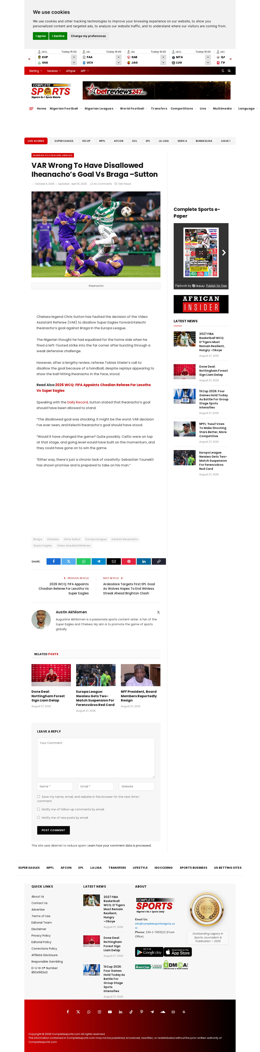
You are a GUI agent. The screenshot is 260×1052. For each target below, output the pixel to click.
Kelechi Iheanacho (125, 539)
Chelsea (53, 539)
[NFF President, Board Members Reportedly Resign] (140, 675)
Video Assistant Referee (74, 545)
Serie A (182, 141)
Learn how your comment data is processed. (119, 846)
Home (42, 108)
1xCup (86, 141)
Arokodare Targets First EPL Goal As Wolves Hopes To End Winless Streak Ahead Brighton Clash (129, 588)
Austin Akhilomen (71, 612)
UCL (134, 141)
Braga (38, 539)
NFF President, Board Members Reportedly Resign (139, 696)
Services (52, 71)
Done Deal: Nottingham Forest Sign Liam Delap (48, 696)
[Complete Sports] (51, 91)
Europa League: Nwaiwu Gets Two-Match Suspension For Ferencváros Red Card (95, 698)
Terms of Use (40, 916)
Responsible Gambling (47, 962)
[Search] (229, 71)
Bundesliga (204, 141)
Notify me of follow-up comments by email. (73, 809)
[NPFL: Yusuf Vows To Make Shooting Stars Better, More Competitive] (185, 429)
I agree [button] (41, 36)
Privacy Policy (41, 936)
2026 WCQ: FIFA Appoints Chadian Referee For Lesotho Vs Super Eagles (64, 588)
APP (83, 71)
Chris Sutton (72, 539)
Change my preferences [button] (88, 36)
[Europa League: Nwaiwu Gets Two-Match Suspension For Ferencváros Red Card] (96, 675)
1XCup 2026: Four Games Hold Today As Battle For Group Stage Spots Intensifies (214, 399)
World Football (132, 108)
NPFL (102, 141)
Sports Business (193, 868)
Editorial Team (41, 923)
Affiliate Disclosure (44, 955)
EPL (148, 141)
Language (246, 108)
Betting (34, 71)
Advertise (38, 910)
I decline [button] (58, 36)
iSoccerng (164, 868)
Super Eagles (63, 141)
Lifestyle (140, 868)
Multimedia (222, 108)
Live (203, 108)
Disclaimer (38, 929)
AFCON (118, 141)
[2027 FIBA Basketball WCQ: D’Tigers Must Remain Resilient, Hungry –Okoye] (185, 339)
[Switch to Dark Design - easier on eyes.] (223, 70)
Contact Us (39, 903)
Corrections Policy (44, 949)
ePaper (70, 71)
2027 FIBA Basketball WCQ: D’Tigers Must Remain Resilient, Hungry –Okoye (212, 342)
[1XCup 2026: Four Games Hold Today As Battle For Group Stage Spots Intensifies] (185, 396)
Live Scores (36, 141)
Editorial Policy (41, 942)
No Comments (103, 184)
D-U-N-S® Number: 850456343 (44, 970)
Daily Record (77, 402)
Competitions (182, 108)
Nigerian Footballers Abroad (52, 155)
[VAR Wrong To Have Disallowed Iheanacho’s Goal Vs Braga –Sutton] (95, 276)
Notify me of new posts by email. (65, 818)
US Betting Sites (228, 868)
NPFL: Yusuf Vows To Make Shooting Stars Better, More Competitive (213, 430)
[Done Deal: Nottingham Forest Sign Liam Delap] (51, 675)
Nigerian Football (64, 108)
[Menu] (31, 108)
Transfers (159, 108)
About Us (37, 897)
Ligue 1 (225, 141)
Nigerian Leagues (99, 108)
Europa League (96, 539)
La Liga (164, 141)
